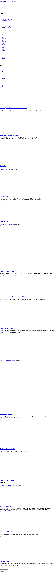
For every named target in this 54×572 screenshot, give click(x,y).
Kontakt (3, 7)
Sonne (2, 82)
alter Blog (3, 9)
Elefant (2, 69)
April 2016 (3, 42)
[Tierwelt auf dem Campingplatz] (17, 133)
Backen (3, 55)
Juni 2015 (3, 47)
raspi (6, 139)
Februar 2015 (3, 50)
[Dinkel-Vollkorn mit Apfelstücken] (17, 478)
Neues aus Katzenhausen (7, 27)
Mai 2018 (3, 35)
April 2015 (3, 48)
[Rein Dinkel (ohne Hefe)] (17, 529)
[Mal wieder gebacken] (17, 411)
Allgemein (3, 54)
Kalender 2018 (4, 22)
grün (2, 71)
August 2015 (3, 46)
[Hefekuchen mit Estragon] (17, 269)
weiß (2, 85)
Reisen (3, 57)
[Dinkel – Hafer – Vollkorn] (17, 326)
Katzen (3, 56)
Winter (2, 86)
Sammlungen (3, 58)
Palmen (2, 76)
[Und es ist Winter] (17, 559)
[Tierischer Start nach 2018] (17, 446)
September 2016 (4, 41)
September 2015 (4, 45)
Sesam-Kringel (4, 21)
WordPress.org (4, 63)
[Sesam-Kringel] (17, 194)
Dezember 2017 (4, 38)
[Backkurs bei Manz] (17, 504)
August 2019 (3, 32)
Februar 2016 (3, 43)
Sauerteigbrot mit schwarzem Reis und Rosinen (8, 19)
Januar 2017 (3, 40)
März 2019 (3, 33)
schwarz (3, 81)
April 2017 (3, 39)
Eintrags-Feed (3, 62)
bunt (2, 68)
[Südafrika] (17, 163)
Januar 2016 (3, 44)
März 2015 (3, 49)
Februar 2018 (3, 36)
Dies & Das (3, 6)
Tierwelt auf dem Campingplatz (6, 20)
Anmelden (3, 61)
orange (2, 75)
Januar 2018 (3, 37)
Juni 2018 (3, 34)
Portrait (3, 78)
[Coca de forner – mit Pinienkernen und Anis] (17, 294)
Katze (3, 73)
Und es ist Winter (9, 26)
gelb (2, 70)
